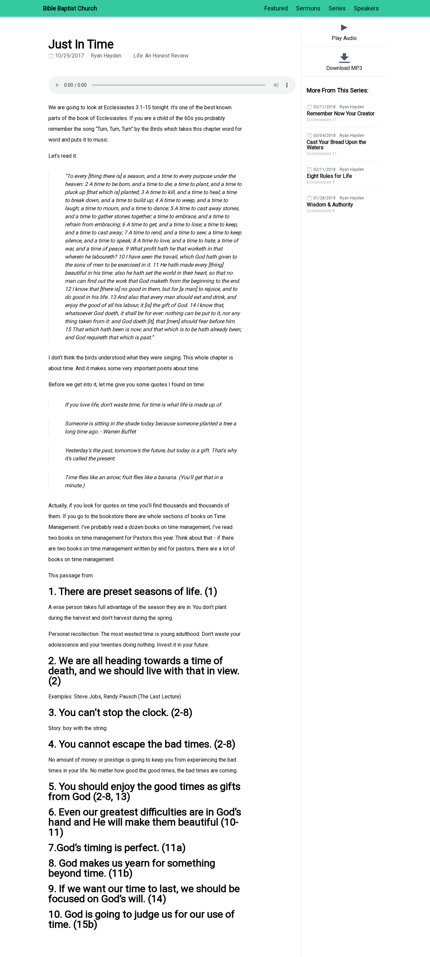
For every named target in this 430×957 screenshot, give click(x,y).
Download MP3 (344, 68)
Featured (276, 8)
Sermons (308, 8)
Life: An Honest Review (160, 56)
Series (337, 8)
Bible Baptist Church (70, 8)
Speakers (366, 8)
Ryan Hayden (106, 56)
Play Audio (344, 38)
